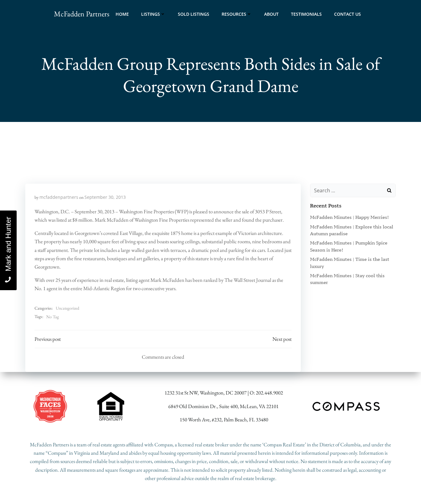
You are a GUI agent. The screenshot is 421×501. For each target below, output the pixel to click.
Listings (150, 14)
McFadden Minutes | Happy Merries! (349, 217)
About (271, 14)
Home (122, 14)
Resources (234, 14)
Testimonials (306, 14)
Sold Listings (193, 14)
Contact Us (347, 14)
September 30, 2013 (105, 197)
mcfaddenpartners (58, 197)
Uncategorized (67, 308)
